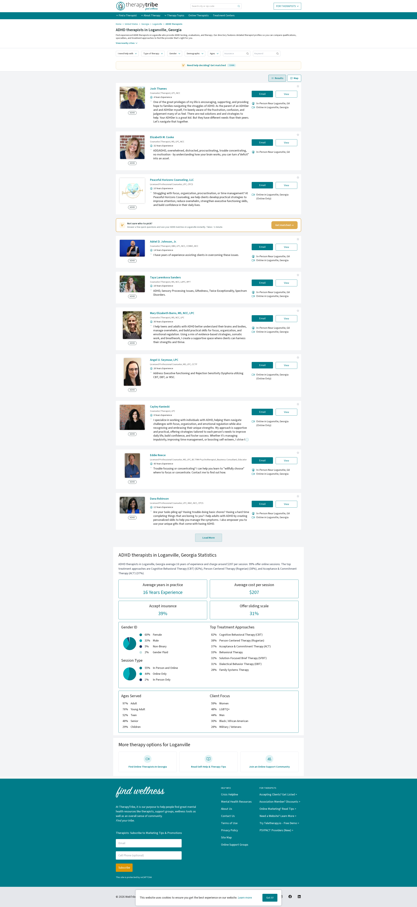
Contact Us (228, 816)
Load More (208, 538)
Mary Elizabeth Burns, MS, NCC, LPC (172, 313)
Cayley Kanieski (160, 407)
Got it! (269, 898)
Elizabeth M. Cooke (162, 137)
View (286, 94)
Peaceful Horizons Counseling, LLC (172, 180)
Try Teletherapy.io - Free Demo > (279, 823)
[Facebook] (290, 897)
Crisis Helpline (229, 794)
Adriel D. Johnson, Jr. (163, 242)
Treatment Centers (224, 15)
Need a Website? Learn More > (277, 816)
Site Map (226, 837)
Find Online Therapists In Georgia (148, 767)
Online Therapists (198, 15)
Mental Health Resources (236, 802)
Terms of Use (229, 823)
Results (279, 78)
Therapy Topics (175, 15)
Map (296, 78)
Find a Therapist (128, 15)
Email (262, 94)
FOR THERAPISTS (286, 6)
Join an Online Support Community (269, 767)
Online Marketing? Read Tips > (277, 809)
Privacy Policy (229, 830)
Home (119, 24)
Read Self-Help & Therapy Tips (208, 767)
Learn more (245, 898)
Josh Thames (158, 89)
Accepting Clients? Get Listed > (278, 794)
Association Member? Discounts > (279, 802)
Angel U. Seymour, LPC (164, 360)
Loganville (157, 24)
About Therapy (152, 15)
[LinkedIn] (299, 897)
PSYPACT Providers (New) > (276, 830)
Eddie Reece (158, 455)
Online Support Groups (234, 845)
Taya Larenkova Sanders (165, 277)
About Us (226, 809)
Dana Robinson (159, 499)
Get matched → (284, 225)
